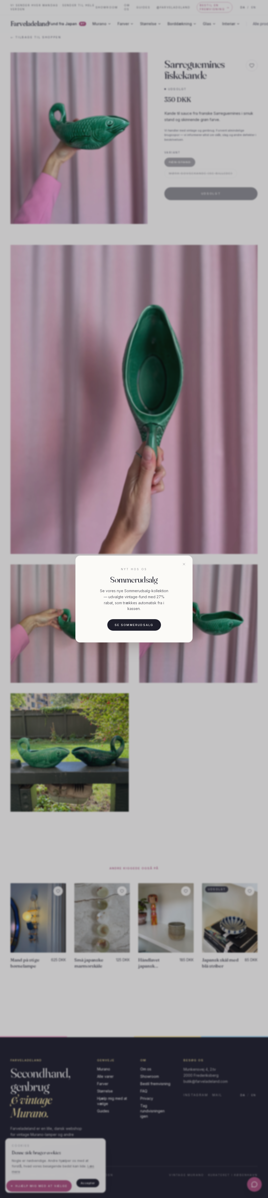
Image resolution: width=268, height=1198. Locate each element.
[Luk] (184, 564)
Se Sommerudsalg (134, 625)
